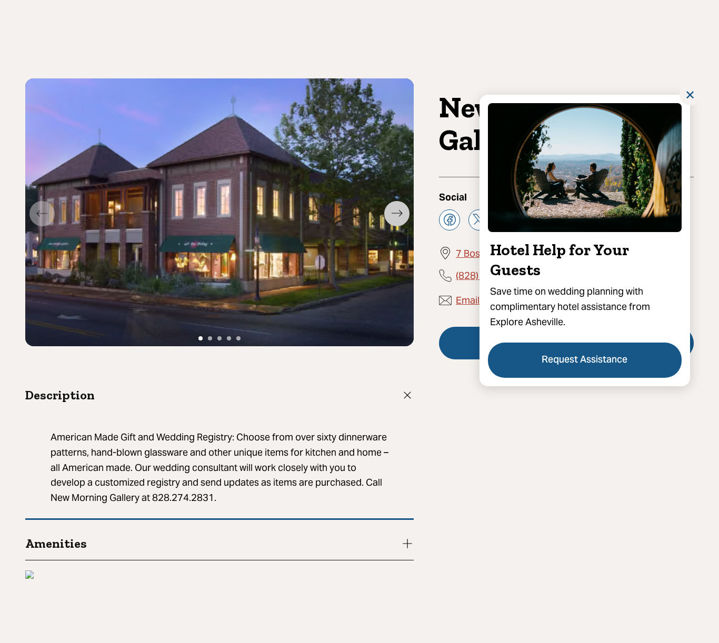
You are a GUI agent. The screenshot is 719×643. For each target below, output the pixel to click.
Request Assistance (585, 360)
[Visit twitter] (479, 219)
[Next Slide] (397, 213)
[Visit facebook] (449, 219)
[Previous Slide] (42, 213)
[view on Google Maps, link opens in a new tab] (29, 575)
